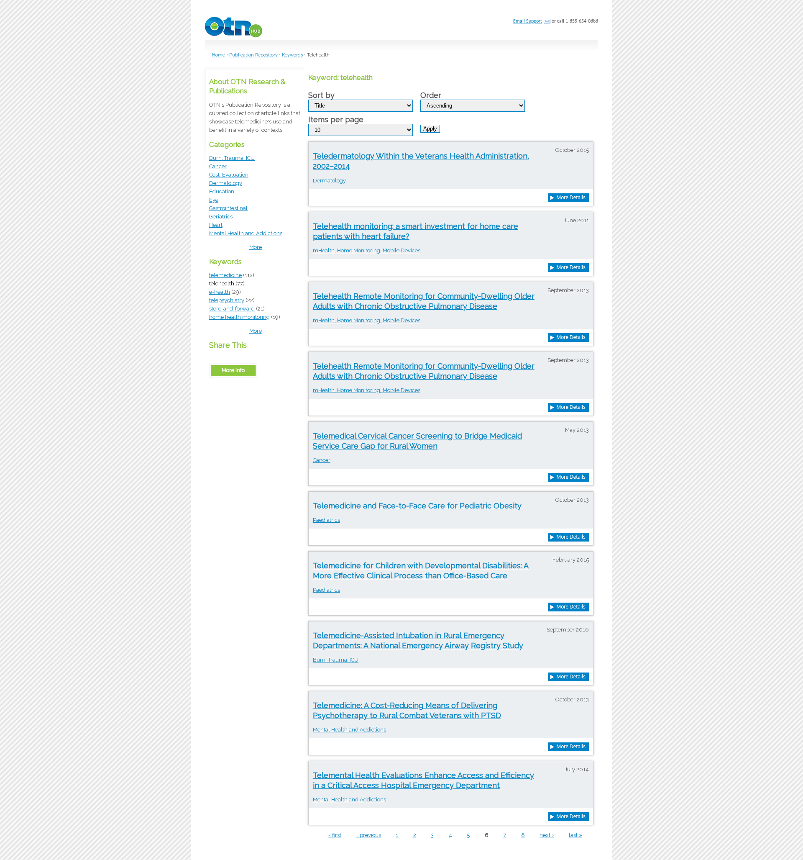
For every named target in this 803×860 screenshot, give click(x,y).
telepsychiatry (226, 300)
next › (547, 835)
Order (430, 95)
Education (221, 191)
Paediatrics (326, 520)
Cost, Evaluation (228, 175)
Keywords (292, 55)
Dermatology (225, 183)
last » (575, 835)
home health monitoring (239, 317)
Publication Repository (253, 55)
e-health (219, 292)
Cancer (218, 166)
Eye (213, 200)
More (255, 247)
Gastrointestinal (228, 208)
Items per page (335, 120)
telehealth (221, 283)
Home (218, 55)
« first (334, 835)
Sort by (321, 95)
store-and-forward (232, 308)
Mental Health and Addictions (245, 233)
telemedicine (225, 275)
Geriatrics (221, 216)
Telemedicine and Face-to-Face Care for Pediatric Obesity (417, 505)
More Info (233, 370)
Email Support (527, 21)
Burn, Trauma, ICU (232, 158)
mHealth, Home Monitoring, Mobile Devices (366, 250)
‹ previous (368, 835)
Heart (215, 225)
